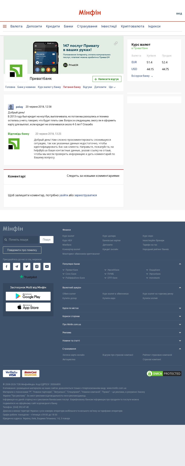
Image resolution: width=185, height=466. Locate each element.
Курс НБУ (67, 240)
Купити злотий (150, 298)
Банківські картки (112, 240)
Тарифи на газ (150, 245)
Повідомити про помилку (22, 250)
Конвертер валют (71, 249)
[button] (116, 43)
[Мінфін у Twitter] (26, 266)
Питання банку (72, 87)
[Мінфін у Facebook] (6, 266)
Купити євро (109, 298)
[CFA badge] (49, 374)
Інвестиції (109, 26)
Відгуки (87, 87)
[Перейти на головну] (92, 13)
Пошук (47, 239)
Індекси (154, 26)
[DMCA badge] (164, 374)
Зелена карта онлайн (74, 355)
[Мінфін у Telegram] (16, 266)
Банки (68, 26)
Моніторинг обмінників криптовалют (81, 254)
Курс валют (68, 236)
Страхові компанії (152, 359)
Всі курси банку (141, 75)
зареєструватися (85, 195)
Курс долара (109, 236)
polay (19, 106)
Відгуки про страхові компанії (118, 355)
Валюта (16, 26)
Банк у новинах (27, 87)
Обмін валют (69, 293)
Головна (10, 87)
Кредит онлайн (110, 249)
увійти (63, 195)
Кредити (53, 26)
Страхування (87, 26)
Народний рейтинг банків (156, 249)
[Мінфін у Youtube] (47, 266)
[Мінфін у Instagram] (36, 266)
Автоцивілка (69, 359)
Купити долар (70, 298)
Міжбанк (67, 245)
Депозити (34, 26)
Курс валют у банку (49, 87)
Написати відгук (108, 79)
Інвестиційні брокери (153, 240)
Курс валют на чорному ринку (158, 293)
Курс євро (148, 236)
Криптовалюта (132, 26)
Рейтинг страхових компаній (157, 355)
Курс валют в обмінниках (116, 293)
